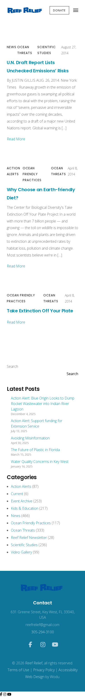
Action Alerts (13, 171)
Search (12, 366)
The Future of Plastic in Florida (35, 449)
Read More (16, 138)
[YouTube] (9, 694)
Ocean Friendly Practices (32, 174)
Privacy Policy (44, 669)
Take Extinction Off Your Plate (40, 311)
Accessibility (68, 669)
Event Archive (21, 501)
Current (17, 493)
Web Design (34, 676)
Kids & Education (24, 508)
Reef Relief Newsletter (29, 537)
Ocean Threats (24, 50)
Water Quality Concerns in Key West (39, 461)
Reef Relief (33, 663)
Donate (59, 10)
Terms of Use (18, 669)
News (11, 47)
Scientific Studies (46, 50)
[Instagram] (5, 694)
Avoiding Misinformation (30, 438)
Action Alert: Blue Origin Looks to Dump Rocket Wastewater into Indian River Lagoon (42, 404)
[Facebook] (1, 694)
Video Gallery (21, 552)
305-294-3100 (42, 631)
